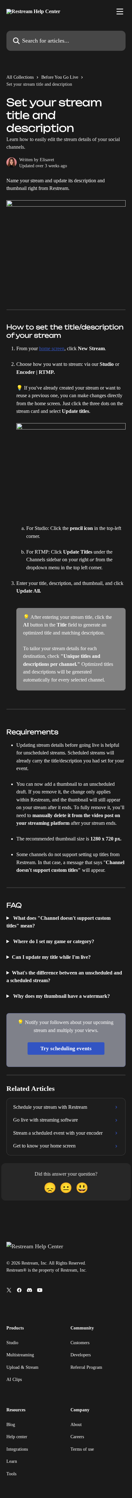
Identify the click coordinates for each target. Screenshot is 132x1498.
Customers (79, 1342)
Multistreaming (20, 1354)
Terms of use (82, 1449)
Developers (80, 1354)
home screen (51, 348)
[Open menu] (120, 11)
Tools (11, 1473)
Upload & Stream (22, 1367)
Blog (10, 1424)
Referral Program (86, 1367)
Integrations (17, 1449)
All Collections (20, 77)
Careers (77, 1436)
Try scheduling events (66, 1048)
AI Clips (14, 1379)
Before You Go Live (59, 77)
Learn (11, 1461)
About (76, 1424)
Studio (12, 1342)
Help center (16, 1436)
